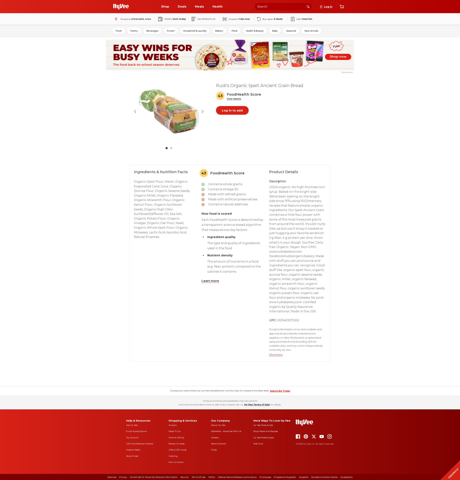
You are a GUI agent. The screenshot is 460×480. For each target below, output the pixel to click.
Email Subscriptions (136, 431)
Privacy (123, 477)
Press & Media (133, 449)
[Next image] (203, 111)
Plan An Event (176, 462)
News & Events (218, 443)
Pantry (134, 30)
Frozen (171, 30)
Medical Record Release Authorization (237, 477)
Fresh (119, 30)
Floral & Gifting (176, 437)
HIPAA (211, 477)
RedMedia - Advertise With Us (226, 431)
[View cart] (342, 6)
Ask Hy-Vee (132, 425)
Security (184, 477)
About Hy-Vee (218, 425)
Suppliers (303, 477)
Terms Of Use (198, 477)
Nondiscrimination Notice (324, 477)
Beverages (152, 30)
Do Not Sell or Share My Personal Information (154, 477)
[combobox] (283, 7)
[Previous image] (135, 111)
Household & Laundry (195, 30)
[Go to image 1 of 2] (166, 148)
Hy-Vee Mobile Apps (263, 437)
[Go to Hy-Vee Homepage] (121, 7)
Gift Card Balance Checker (139, 443)
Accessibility (346, 477)
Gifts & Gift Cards (177, 449)
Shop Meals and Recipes (265, 431)
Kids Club (258, 443)
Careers (215, 437)
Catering (173, 456)
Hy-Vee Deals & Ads (263, 425)
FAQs (214, 449)
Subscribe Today (280, 391)
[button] (234, 99)
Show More (276, 354)
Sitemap (111, 477)
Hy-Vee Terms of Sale (257, 404)
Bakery (219, 30)
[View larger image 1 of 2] (169, 111)
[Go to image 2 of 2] (171, 148)
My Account (132, 437)
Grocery (173, 425)
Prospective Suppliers (285, 477)
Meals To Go (175, 431)
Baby (275, 30)
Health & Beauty (255, 30)
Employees (265, 477)
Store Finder (132, 456)
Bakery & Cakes (177, 443)
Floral (234, 30)
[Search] (308, 6)
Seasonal (291, 30)
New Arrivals (311, 30)
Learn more (210, 281)
